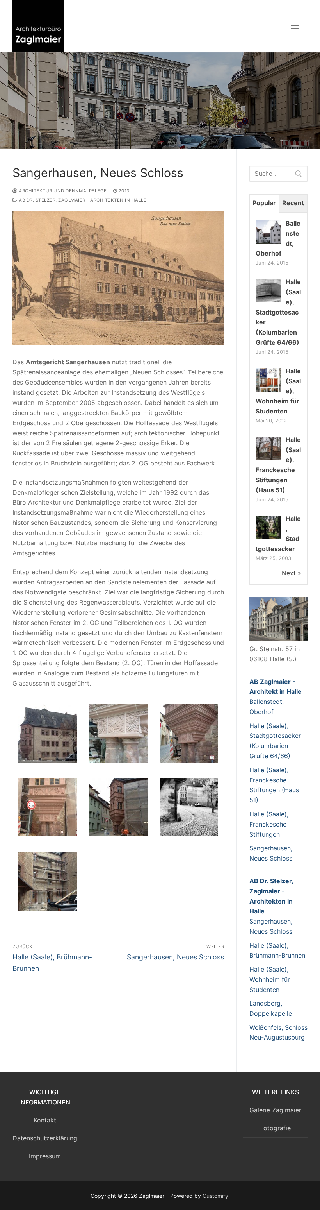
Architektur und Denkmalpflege (62, 190)
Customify (215, 1195)
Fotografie (275, 1128)
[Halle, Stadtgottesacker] (268, 538)
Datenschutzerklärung (44, 1138)
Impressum (45, 1156)
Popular (264, 203)
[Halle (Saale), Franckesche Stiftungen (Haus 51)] (268, 460)
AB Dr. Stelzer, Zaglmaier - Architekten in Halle (82, 200)
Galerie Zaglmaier (275, 1110)
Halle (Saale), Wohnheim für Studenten (269, 979)
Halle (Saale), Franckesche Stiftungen (268, 824)
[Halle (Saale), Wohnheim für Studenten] (268, 391)
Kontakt (45, 1120)
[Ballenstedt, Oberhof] (268, 243)
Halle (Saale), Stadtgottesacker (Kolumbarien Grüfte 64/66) (278, 312)
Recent (293, 203)
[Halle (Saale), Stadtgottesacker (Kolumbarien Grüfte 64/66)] (268, 302)
